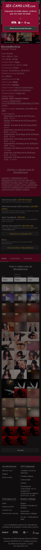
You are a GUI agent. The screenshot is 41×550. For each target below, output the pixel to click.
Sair (21, 18)
